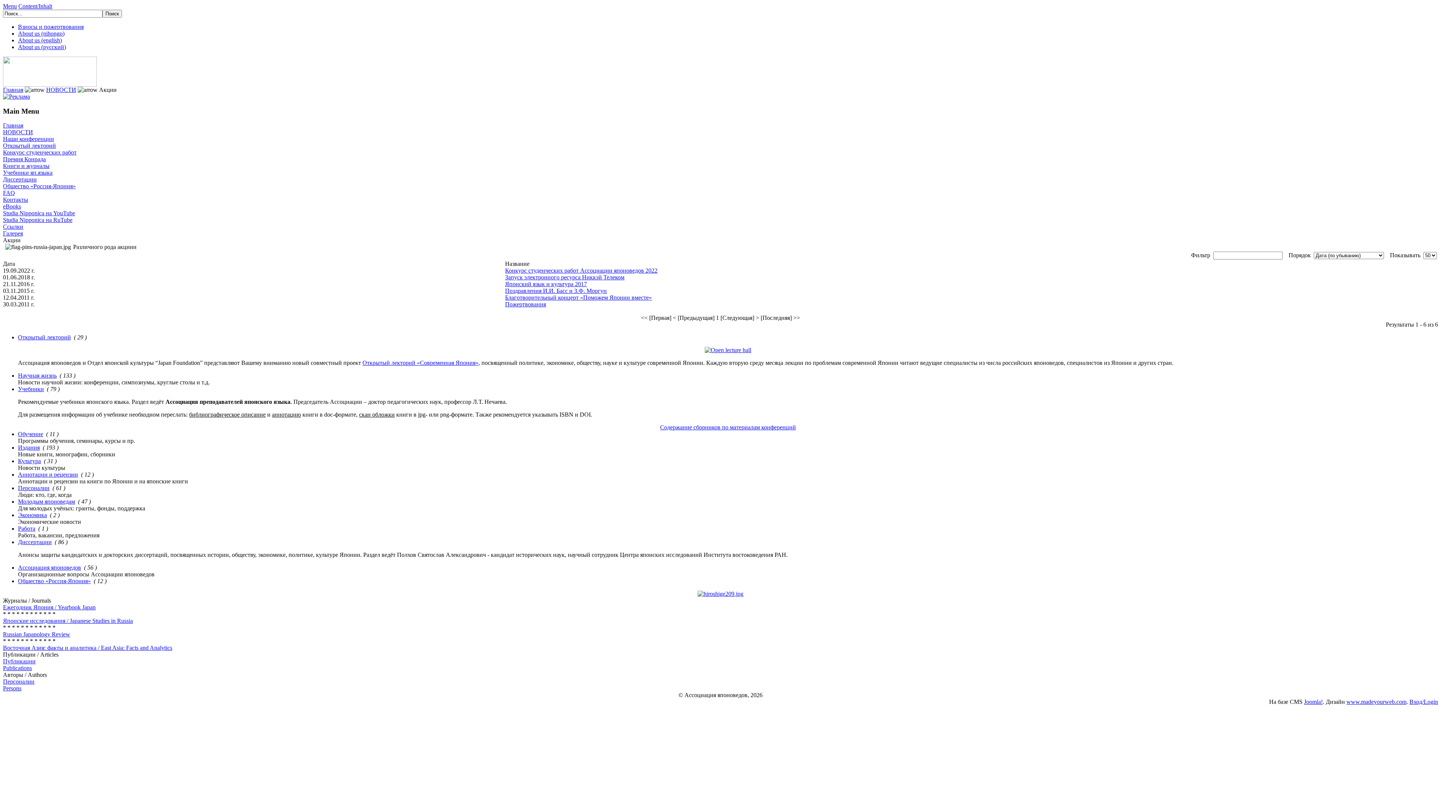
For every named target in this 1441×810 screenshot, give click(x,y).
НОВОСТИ (61, 90)
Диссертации (20, 179)
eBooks (12, 206)
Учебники (31, 389)
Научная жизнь (37, 375)
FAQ (9, 193)
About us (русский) (42, 47)
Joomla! (1313, 702)
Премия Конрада (24, 159)
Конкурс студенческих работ (40, 152)
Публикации (19, 661)
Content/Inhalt (35, 6)
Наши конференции (28, 139)
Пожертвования (525, 304)
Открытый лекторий (29, 145)
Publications (17, 668)
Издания (29, 447)
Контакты (15, 199)
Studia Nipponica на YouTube (39, 213)
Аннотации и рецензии (48, 474)
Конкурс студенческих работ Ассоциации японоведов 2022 (581, 270)
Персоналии (34, 488)
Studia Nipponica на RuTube (37, 220)
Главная (13, 90)
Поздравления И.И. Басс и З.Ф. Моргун (556, 291)
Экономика (32, 515)
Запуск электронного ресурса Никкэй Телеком (564, 277)
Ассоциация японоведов (49, 567)
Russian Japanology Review (36, 634)
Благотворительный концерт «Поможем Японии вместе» (578, 297)
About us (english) (40, 40)
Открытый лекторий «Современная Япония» (420, 363)
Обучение (30, 434)
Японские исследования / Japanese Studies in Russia (68, 621)
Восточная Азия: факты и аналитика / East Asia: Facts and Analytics (87, 648)
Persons (12, 688)
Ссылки (13, 227)
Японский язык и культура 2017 (546, 284)
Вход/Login (1423, 702)
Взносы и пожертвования (51, 27)
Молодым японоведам (46, 501)
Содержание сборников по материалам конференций (728, 427)
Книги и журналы (26, 166)
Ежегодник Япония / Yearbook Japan (49, 607)
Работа (26, 528)
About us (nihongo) (41, 33)
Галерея (13, 233)
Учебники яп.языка (28, 173)
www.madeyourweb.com (1376, 702)
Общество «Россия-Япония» (39, 186)
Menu (10, 6)
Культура (29, 461)
